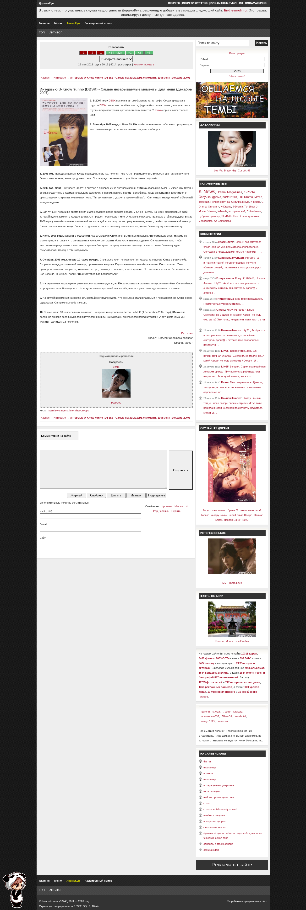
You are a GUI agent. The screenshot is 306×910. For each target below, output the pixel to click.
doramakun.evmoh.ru (226, 3)
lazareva (223, 721)
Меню (58, 23)
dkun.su (174, 3)
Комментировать (144, 64)
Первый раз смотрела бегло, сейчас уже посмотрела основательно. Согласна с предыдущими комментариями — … (232, 246)
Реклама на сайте (232, 864)
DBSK (112, 100)
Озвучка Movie (240, 201)
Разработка (234, 901)
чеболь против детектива (218, 797)
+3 (148, 52)
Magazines (234, 192)
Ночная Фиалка (231, 330)
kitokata (237, 711)
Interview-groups (79, 410)
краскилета (225, 241)
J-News (211, 211)
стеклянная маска (214, 827)
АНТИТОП (55, 32)
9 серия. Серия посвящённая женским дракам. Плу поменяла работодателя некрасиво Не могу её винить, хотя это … (234, 371)
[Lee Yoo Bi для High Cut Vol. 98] (232, 165)
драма (216, 197)
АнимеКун (73, 23)
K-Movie (222, 211)
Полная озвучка (220, 201)
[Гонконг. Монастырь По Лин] (232, 636)
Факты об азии (211, 596)
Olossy (220, 309)
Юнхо (158, 110)
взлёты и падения (214, 815)
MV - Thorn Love (232, 582)
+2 (139, 52)
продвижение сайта (255, 901)
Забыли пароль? (237, 76)
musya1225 (208, 721)
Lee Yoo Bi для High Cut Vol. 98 (232, 170)
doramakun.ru (256, 3)
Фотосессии (210, 125)
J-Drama (238, 206)
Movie (258, 197)
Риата (225, 382)
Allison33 (227, 716)
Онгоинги (213, 206)
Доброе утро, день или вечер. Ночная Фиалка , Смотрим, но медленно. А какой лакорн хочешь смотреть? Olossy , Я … (233, 355)
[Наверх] (14, 890)
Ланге (227, 711)
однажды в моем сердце (218, 843)
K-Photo (249, 192)
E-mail (43, 524)
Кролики (167, 506)
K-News (207, 191)
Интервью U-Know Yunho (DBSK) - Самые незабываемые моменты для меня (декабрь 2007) (130, 77)
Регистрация (237, 53)
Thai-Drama (240, 216)
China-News (254, 211)
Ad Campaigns (222, 220)
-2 (92, 52)
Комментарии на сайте (56, 435)
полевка (208, 773)
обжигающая (211, 849)
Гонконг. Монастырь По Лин (232, 641)
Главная (44, 23)
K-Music (255, 201)
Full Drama (246, 197)
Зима (116, 366)
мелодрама (206, 220)
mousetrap (209, 767)
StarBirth (226, 216)
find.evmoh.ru (235, 10)
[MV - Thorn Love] (232, 573)
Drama (221, 192)
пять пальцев (211, 791)
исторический (237, 211)
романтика (230, 197)
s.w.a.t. (217, 711)
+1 (130, 52)
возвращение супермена (218, 785)
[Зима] (116, 396)
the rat (207, 761)
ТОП (42, 32)
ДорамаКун (46, 3)
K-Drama (226, 206)
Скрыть (175, 511)
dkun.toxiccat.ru (195, 3)
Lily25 (225, 350)
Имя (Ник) (46, 511)
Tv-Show (249, 206)
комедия (204, 201)
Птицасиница (225, 278)
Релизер (116, 402)
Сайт (43, 537)
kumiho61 (240, 716)
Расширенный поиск (98, 23)
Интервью (60, 77)
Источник (187, 333)
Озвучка (205, 197)
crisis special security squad (219, 809)
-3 (83, 52)
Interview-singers (58, 410)
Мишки (179, 506)
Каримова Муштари (231, 257)
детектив (253, 216)
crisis (206, 803)
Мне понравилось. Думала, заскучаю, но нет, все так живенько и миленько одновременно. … (233, 387)
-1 (100, 52)
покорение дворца (214, 821)
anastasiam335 (210, 716)
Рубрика (204, 216)
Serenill (205, 711)
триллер (215, 216)
